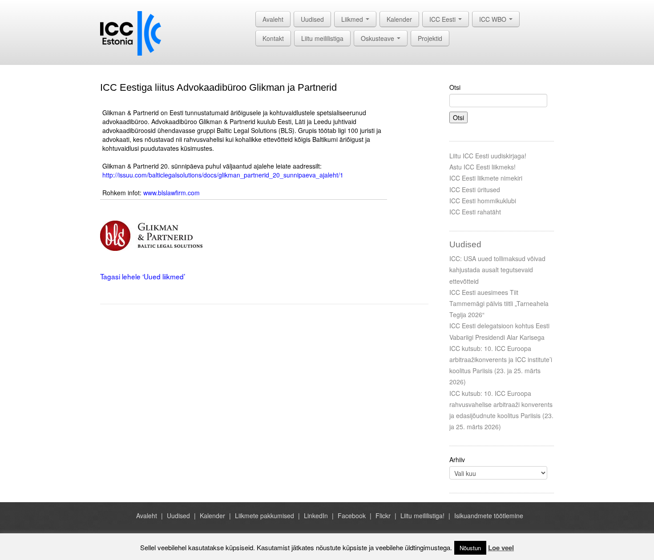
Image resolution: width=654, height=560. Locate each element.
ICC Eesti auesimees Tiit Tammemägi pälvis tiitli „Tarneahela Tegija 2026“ (499, 303)
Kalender (399, 19)
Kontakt (273, 38)
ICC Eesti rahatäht (475, 211)
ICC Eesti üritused (474, 189)
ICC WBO (493, 19)
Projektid (430, 38)
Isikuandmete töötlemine (488, 515)
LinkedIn (316, 515)
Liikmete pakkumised (264, 515)
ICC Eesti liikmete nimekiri (485, 177)
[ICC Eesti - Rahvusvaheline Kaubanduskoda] (130, 32)
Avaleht (272, 19)
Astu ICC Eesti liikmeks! (482, 166)
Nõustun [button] (470, 548)
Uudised (312, 19)
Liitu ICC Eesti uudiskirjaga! (487, 155)
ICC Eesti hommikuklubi (482, 200)
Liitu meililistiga (322, 38)
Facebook (352, 515)
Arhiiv (457, 459)
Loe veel (501, 547)
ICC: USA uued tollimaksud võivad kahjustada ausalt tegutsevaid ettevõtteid (497, 269)
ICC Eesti (443, 19)
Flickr (383, 515)
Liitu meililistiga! (422, 515)
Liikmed (353, 19)
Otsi (454, 87)
